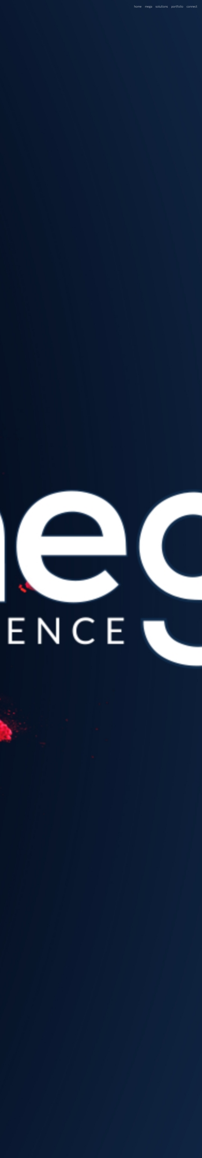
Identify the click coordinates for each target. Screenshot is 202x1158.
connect (192, 6)
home (138, 6)
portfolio (177, 6)
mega (148, 6)
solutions (161, 6)
